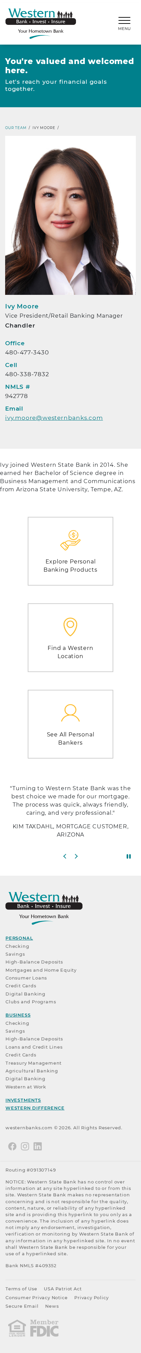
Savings (15, 954)
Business (17, 1015)
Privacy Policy (91, 1297)
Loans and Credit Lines (34, 1047)
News (52, 1306)
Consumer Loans (26, 978)
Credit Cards (20, 985)
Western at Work (25, 1086)
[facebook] (12, 1146)
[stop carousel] (128, 856)
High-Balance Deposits (34, 962)
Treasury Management (33, 1063)
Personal (19, 938)
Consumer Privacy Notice (36, 1297)
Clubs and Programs (30, 1001)
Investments (23, 1100)
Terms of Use (21, 1288)
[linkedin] (38, 1146)
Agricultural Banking (31, 1070)
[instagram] (25, 1146)
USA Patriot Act (62, 1288)
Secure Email (22, 1306)
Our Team (15, 128)
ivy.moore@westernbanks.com (54, 417)
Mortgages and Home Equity (41, 970)
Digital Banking (25, 994)
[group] (70, 814)
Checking (17, 946)
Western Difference (34, 1108)
